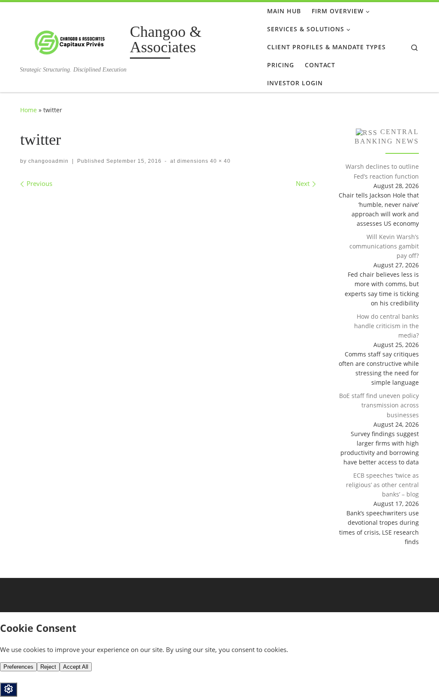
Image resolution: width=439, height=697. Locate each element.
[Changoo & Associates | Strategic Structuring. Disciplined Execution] (73, 41)
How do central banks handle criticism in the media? (386, 325)
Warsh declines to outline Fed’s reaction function (382, 171)
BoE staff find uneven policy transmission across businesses (379, 405)
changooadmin (48, 161)
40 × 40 (219, 161)
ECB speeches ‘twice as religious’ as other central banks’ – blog (382, 484)
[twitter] (168, 203)
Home (28, 110)
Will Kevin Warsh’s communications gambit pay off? (384, 246)
